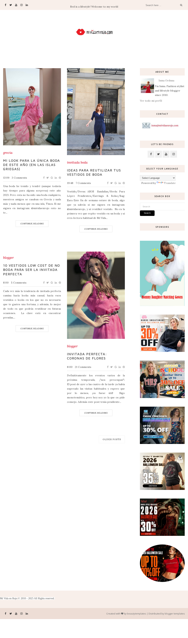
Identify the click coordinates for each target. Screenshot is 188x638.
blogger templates (175, 613)
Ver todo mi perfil (151, 100)
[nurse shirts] (162, 351)
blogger (8, 258)
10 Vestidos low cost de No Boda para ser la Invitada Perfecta (31, 270)
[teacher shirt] (162, 397)
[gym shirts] (162, 489)
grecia (7, 153)
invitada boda (77, 162)
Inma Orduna (166, 80)
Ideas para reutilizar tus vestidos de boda (94, 172)
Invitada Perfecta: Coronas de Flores (87, 356)
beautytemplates (136, 613)
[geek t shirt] (162, 443)
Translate (170, 183)
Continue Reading (32, 223)
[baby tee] (162, 581)
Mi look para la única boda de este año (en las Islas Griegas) (31, 165)
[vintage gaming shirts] (162, 535)
